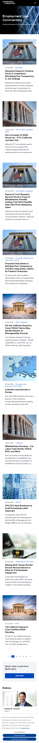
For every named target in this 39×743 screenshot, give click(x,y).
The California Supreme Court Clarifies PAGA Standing (16, 629)
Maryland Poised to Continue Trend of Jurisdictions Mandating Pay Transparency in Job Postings (19, 75)
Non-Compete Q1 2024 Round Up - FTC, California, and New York (18, 137)
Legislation (29, 129)
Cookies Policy (25, 728)
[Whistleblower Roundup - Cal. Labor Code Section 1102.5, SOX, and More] (19, 441)
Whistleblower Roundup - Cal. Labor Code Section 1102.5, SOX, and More (19, 449)
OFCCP (16, 260)
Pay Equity (18, 67)
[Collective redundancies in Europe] (19, 382)
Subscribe (19, 676)
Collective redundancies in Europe (17, 391)
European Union (21, 384)
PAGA (7, 132)
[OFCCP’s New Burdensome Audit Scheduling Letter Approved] (19, 500)
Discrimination (20, 191)
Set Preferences (19, 732)
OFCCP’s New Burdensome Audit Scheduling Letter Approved (18, 508)
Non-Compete (20, 129)
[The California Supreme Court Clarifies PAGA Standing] (19, 621)
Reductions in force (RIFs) (13, 386)
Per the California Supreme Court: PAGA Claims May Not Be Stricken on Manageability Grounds (18, 329)
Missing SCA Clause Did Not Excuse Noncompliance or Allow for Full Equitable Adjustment (19, 569)
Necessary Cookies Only (19, 739)
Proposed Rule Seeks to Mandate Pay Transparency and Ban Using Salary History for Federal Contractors (19, 267)
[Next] (30, 657)
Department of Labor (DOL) (25, 561)
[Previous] (9, 657)
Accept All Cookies (19, 735)
